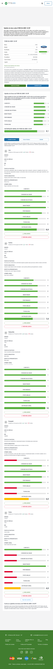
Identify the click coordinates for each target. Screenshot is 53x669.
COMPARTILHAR (37, 85)
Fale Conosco (40, 640)
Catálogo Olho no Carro (29, 640)
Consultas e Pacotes (8, 640)
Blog (47, 639)
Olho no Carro (28, 608)
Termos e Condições (43, 644)
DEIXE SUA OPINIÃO (15, 85)
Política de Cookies (9, 644)
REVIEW (41, 139)
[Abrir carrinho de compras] (42, 3)
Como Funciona (18, 640)
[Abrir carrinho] (2, 3)
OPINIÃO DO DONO (12, 139)
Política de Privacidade (26, 644)
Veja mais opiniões (26, 599)
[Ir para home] (10, 3)
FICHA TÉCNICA (26, 139)
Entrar (48, 3)
